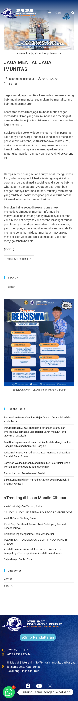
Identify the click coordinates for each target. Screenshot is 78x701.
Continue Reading (20, 257)
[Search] (73, 13)
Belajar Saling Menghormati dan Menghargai (29, 533)
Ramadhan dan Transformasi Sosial (24, 473)
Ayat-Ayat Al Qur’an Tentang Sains (23, 506)
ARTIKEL (14, 84)
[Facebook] (28, 686)
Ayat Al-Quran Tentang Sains (20, 518)
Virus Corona (65, 153)
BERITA (8, 585)
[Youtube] (39, 686)
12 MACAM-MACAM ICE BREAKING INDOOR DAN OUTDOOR (38, 512)
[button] (50, 13)
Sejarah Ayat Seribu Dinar (18, 559)
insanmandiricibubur (21, 78)
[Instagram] (50, 686)
